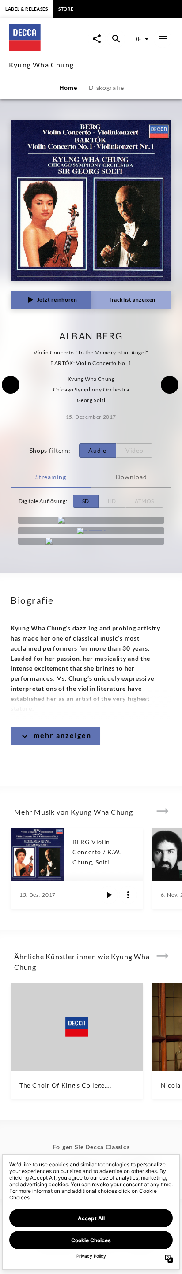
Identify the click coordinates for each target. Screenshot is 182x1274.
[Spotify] (91, 530)
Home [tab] (68, 87)
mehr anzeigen (62, 735)
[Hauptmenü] (162, 39)
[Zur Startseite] (48, 48)
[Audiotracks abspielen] (109, 895)
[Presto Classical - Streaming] (91, 541)
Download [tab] (131, 477)
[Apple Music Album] (91, 520)
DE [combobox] (136, 38)
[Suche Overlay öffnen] (116, 39)
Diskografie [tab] (106, 87)
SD (85, 501)
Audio (97, 450)
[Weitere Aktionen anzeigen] (128, 895)
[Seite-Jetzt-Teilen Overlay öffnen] (97, 39)
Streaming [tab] (50, 477)
